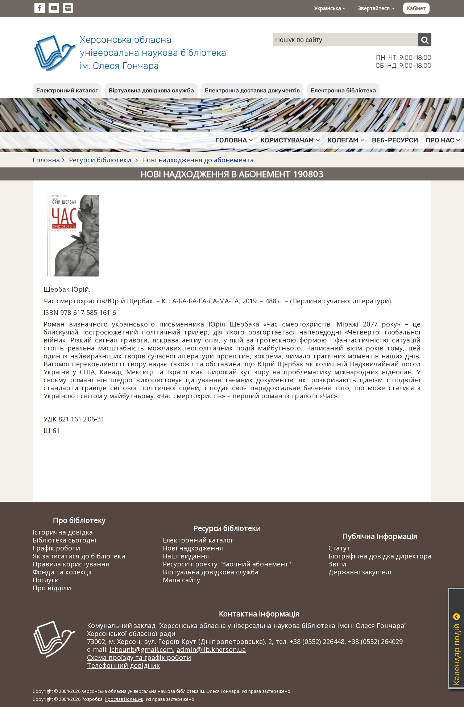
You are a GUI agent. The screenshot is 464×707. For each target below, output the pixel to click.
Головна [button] (231, 140)
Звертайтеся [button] (374, 8)
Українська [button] (328, 8)
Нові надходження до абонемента (197, 159)
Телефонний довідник (123, 665)
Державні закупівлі (359, 571)
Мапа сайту (181, 579)
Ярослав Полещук (124, 699)
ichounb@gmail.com (141, 649)
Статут (339, 548)
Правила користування (71, 564)
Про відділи (52, 587)
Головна (46, 159)
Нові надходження (193, 548)
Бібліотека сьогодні (64, 540)
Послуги (46, 579)
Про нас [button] (440, 140)
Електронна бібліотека (343, 90)
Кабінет (416, 8)
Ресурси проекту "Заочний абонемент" (227, 564)
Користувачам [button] (287, 140)
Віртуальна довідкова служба (151, 90)
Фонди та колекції (62, 571)
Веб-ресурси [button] (395, 140)
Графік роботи (56, 548)
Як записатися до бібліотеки (79, 556)
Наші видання (186, 556)
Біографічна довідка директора (379, 556)
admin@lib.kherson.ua (211, 649)
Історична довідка (63, 532)
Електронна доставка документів (252, 90)
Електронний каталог (67, 90)
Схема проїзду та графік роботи (139, 657)
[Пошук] (424, 39)
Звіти (337, 564)
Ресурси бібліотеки (100, 159)
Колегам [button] (343, 140)
